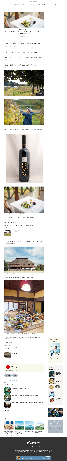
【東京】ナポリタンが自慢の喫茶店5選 (37, 458)
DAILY (51, 369)
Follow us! (55, 414)
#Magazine (8, 375)
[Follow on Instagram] (27, 446)
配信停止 (60, 428)
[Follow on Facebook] (30, 446)
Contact (24, 452)
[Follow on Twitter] (32, 446)
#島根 (15, 375)
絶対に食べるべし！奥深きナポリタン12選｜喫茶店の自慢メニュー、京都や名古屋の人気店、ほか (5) (36, 457)
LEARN (22, 36)
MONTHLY (59, 369)
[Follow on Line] (37, 446)
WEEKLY (55, 369)
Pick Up (7, 418)
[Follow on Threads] (39, 446)
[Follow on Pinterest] (35, 446)
